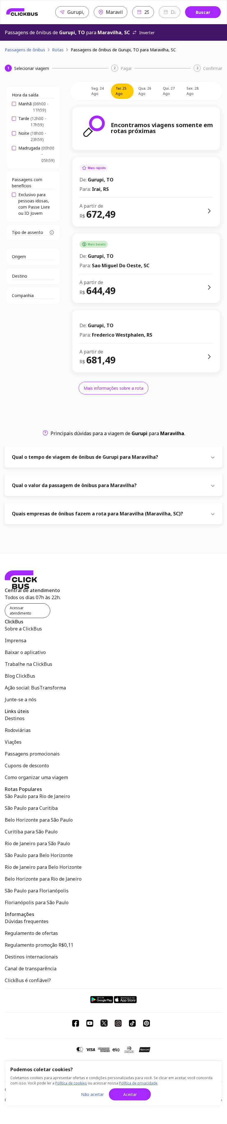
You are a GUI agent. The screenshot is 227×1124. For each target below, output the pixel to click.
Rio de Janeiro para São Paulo (37, 843)
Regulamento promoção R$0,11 (39, 945)
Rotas (58, 50)
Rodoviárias (18, 730)
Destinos (15, 718)
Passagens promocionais (32, 754)
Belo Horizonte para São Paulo (39, 820)
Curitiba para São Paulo (31, 831)
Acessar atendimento (20, 610)
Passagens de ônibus (25, 50)
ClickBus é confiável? (28, 980)
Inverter (147, 32)
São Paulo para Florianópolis (37, 890)
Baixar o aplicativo (25, 652)
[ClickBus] (22, 12)
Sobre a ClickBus (23, 628)
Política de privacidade (138, 1083)
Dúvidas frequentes (26, 921)
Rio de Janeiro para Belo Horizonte (43, 867)
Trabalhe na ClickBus (28, 664)
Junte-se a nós (20, 699)
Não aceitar (92, 1094)
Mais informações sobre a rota (113, 388)
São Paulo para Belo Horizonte (39, 855)
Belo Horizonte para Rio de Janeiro (43, 879)
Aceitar (130, 1094)
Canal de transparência (30, 968)
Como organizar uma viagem (36, 777)
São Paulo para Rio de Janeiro (37, 796)
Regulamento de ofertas (31, 933)
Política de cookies (71, 1083)
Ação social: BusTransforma (35, 687)
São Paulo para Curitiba (31, 808)
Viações (13, 742)
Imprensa (15, 640)
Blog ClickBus (20, 676)
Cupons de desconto (27, 765)
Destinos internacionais (31, 956)
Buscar (203, 12)
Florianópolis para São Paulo (37, 902)
